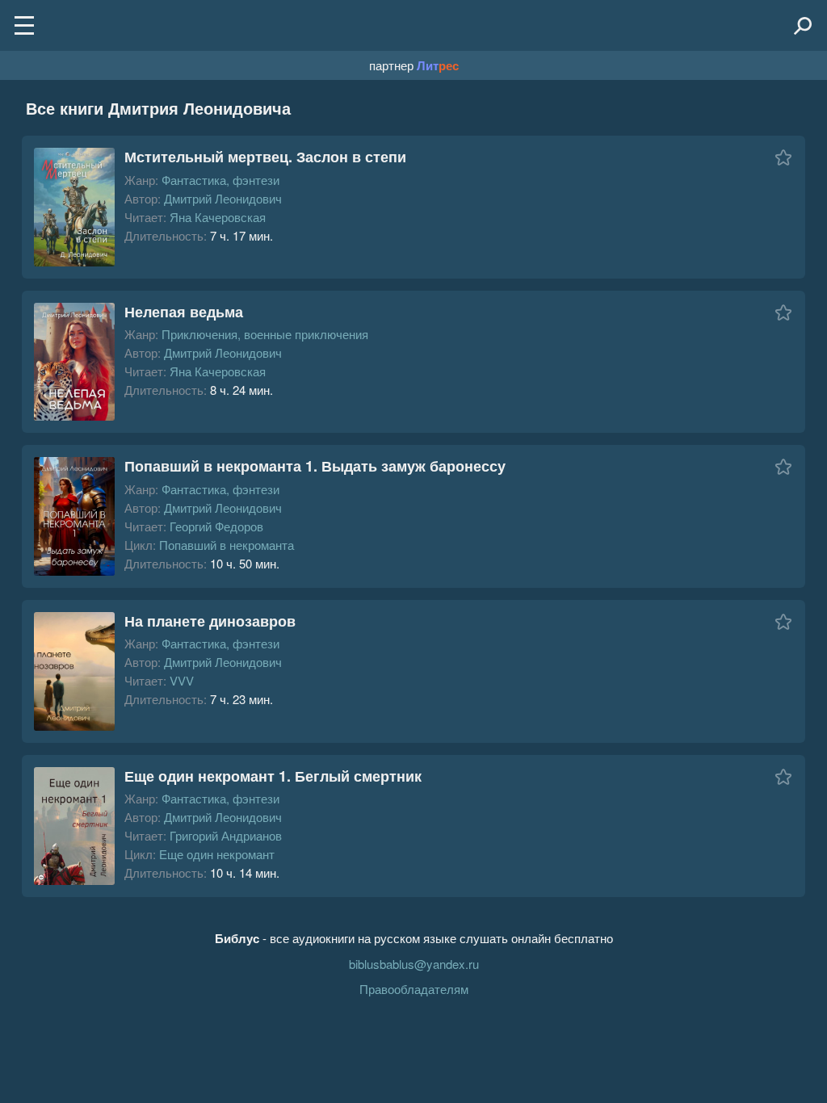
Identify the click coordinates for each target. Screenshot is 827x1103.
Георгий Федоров (216, 526)
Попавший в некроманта (226, 544)
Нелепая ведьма (183, 311)
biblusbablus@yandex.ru (414, 963)
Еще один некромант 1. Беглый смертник (273, 775)
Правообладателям (413, 988)
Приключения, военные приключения (265, 333)
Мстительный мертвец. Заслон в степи (265, 156)
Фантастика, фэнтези (220, 179)
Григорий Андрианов (226, 835)
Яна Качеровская (218, 216)
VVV (182, 680)
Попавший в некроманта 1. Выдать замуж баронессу (315, 465)
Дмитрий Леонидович (223, 198)
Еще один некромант (217, 853)
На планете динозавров (210, 620)
